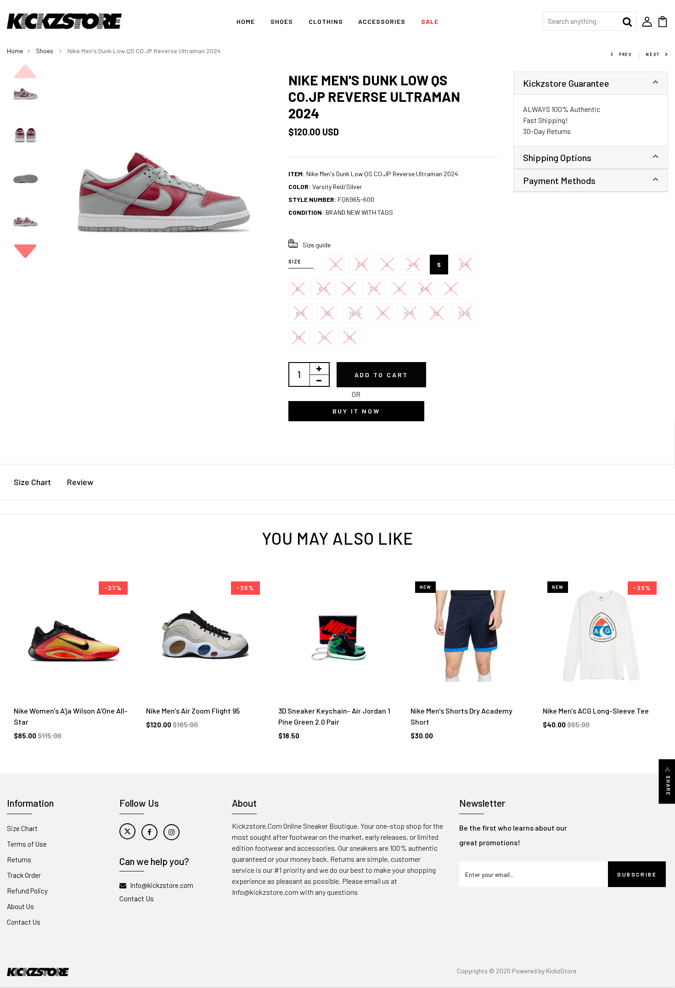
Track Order (24, 875)
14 (324, 337)
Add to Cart (381, 375)
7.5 (374, 289)
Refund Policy (27, 891)
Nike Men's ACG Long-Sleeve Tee (596, 710)
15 (350, 337)
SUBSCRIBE (637, 874)
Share (668, 786)
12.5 (464, 313)
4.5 (413, 264)
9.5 (300, 313)
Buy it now (356, 411)
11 (382, 313)
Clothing (326, 21)
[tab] (591, 83)
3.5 (361, 264)
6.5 (323, 289)
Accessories (381, 21)
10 (327, 313)
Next (653, 54)
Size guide (317, 245)
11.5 (409, 313)
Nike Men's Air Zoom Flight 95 (193, 710)
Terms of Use (27, 844)
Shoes (281, 21)
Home (245, 21)
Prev (625, 54)
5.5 (464, 264)
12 (436, 313)
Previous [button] (25, 71)
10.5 (355, 313)
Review (80, 482)
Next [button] (25, 251)
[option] (25, 93)
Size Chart (32, 482)
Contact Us (23, 922)
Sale (430, 21)
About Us (20, 906)
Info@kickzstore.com (161, 885)
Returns (19, 859)
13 (299, 337)
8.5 (424, 289)
